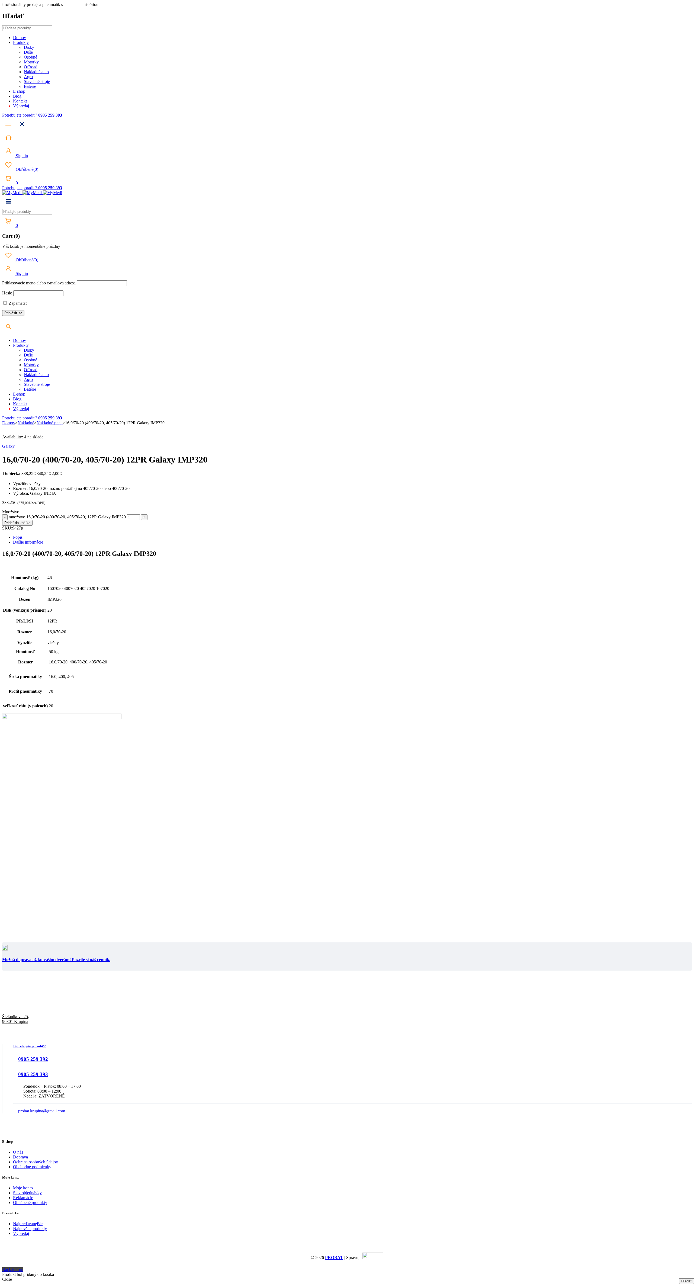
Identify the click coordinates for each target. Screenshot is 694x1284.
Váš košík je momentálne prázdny (31, 246)
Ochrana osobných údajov (35, 1162)
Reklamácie (23, 1197)
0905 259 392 (33, 1059)
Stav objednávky (27, 1192)
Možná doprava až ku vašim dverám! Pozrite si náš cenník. (56, 959)
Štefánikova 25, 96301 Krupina (15, 1019)
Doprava (20, 1157)
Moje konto (23, 1188)
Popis (18, 537)
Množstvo (10, 511)
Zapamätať (17, 303)
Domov (8, 422)
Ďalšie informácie (28, 542)
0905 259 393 (33, 1074)
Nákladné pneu (50, 422)
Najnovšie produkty (30, 1228)
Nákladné (26, 422)
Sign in (21, 155)
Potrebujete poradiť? (20, 115)
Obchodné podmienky (32, 1166)
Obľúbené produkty (30, 1202)
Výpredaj (21, 1233)
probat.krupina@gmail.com (41, 1111)
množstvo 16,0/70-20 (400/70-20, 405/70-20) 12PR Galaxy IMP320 (67, 517)
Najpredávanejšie (28, 1223)
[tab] (352, 537)
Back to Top (12, 1269)
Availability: (12, 437)
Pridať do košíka (17, 523)
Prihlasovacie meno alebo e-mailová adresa (39, 283)
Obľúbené (26, 169)
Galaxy (8, 446)
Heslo (7, 293)
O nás (18, 1152)
